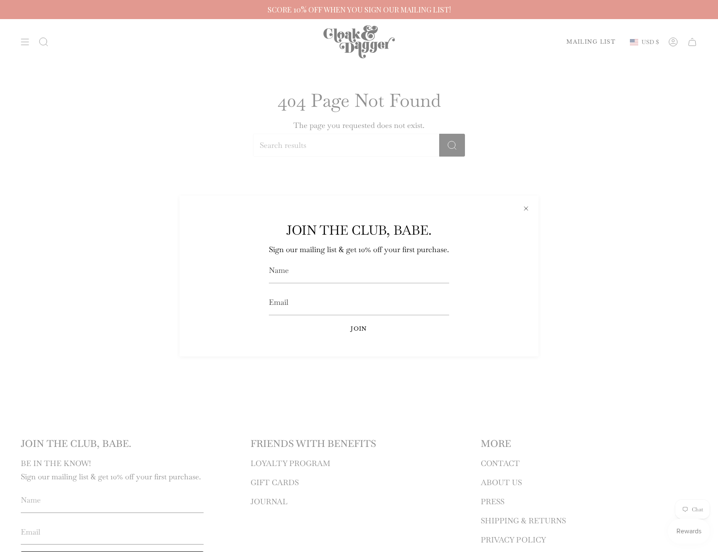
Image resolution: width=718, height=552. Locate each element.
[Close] (526, 208)
